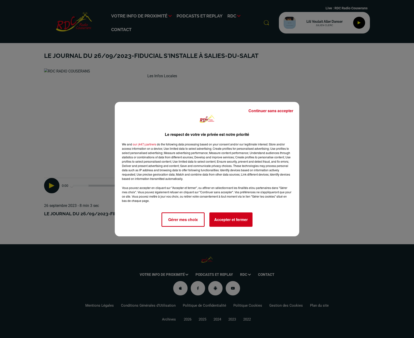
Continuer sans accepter (270, 110)
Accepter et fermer (231, 219)
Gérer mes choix (183, 219)
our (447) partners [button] (144, 144)
